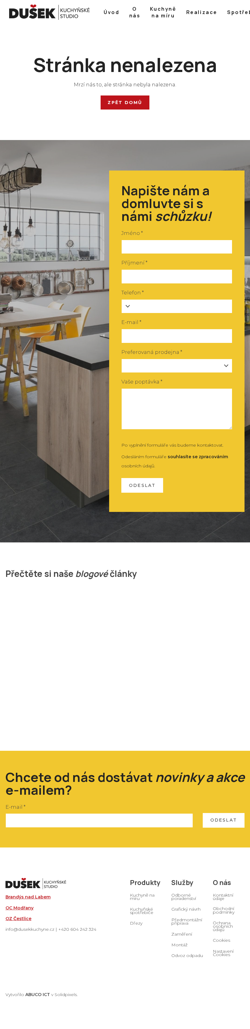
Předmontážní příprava (186, 921)
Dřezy (136, 923)
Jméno (132, 233)
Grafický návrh (186, 909)
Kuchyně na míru (142, 896)
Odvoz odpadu (187, 955)
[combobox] (176, 366)
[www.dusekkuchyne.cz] (49, 12)
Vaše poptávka (141, 382)
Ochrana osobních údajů (223, 926)
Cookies (221, 940)
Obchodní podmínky (223, 910)
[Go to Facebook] (215, 964)
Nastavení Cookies (223, 952)
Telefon (132, 293)
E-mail (131, 322)
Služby (182, 882)
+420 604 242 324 (77, 929)
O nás (222, 882)
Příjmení (134, 263)
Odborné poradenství (183, 896)
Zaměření (181, 934)
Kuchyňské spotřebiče (141, 910)
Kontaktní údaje (223, 896)
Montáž (179, 945)
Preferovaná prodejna (151, 352)
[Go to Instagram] (231, 964)
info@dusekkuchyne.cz (29, 929)
